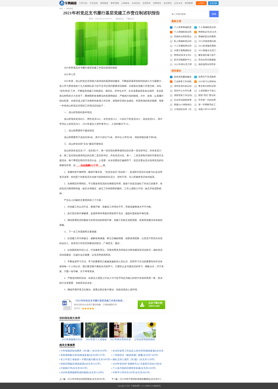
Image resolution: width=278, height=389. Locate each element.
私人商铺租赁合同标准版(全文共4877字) (193, 41)
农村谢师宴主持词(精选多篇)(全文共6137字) (83, 355)
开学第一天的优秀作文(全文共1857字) (216, 100)
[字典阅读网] (68, 3)
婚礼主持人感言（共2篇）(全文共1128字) (134, 359)
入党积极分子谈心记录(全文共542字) (216, 91)
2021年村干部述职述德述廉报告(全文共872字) (142, 379)
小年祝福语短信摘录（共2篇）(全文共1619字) (84, 350)
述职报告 (104, 3)
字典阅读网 (135, 386)
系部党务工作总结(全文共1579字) (190, 95)
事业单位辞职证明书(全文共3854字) (215, 86)
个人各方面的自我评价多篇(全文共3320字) (134, 368)
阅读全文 (120, 19)
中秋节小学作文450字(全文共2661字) (131, 372)
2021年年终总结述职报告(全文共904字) (86, 379)
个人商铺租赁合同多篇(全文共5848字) (192, 32)
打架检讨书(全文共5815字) (74, 368)
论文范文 (168, 3)
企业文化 (136, 3)
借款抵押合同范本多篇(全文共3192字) (216, 64)
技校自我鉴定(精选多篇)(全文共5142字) (80, 363)
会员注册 (213, 3)
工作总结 (94, 3)
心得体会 (125, 3)
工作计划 (83, 3)
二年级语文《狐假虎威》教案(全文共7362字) (135, 355)
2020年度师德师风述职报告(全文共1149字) (82, 372)
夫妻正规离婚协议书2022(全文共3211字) (193, 50)
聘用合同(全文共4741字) (185, 55)
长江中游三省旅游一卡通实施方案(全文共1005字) (86, 359)
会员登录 (201, 3)
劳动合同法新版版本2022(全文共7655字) (217, 60)
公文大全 (178, 3)
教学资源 (115, 3)
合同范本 (146, 3)
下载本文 (130, 19)
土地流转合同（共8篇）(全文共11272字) (193, 109)
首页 (61, 9)
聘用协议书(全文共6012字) (211, 32)
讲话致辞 (189, 3)
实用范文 (157, 3)
